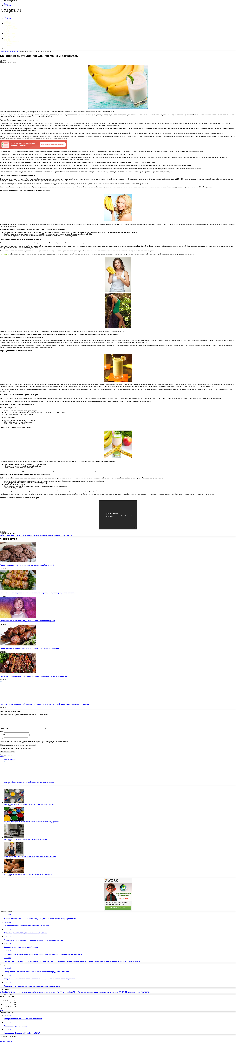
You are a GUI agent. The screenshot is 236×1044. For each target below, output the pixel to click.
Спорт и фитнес (12, 28)
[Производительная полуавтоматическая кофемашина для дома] (14, 837)
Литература (11, 45)
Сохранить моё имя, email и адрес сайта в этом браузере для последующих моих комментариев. (35, 742)
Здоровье (8, 25)
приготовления (111, 992)
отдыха (91, 992)
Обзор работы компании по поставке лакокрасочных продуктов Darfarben (29, 804)
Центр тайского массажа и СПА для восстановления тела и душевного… (29, 874)
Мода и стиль (9, 33)
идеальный (53, 992)
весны (10, 992)
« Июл (2, 1010)
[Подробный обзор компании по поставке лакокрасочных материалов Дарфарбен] (14, 820)
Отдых (6, 35)
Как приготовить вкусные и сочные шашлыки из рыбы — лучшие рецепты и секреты (37, 593)
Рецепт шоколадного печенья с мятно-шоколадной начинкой (27, 565)
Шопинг (7, 38)
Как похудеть (4, 254)
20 (8, 1004)
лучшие (66, 992)
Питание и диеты (11, 37)
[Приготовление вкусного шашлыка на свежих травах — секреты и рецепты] (18, 673)
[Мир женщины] (10, 14)
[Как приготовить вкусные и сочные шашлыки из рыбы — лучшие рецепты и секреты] (18, 589)
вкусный (27, 992)
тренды (145, 992)
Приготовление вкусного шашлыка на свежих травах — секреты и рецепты (33, 676)
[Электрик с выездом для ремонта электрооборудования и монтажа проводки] (14, 855)
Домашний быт (10, 23)
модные (74, 992)
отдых (88, 992)
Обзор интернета (13, 42)
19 (6, 1004)
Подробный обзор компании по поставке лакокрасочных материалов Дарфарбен (31, 822)
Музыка (10, 43)
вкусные (21, 992)
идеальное (47, 992)
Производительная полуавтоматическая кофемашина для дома (25, 839)
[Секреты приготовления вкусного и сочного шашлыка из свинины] (18, 645)
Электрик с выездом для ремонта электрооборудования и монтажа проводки (30, 857)
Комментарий (5, 728)
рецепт (122, 991)
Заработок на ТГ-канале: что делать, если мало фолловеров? (27, 621)
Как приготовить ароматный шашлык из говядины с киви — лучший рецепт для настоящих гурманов (44, 704)
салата (139, 992)
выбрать (35, 992)
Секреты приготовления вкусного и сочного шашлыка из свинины (29, 648)
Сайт (1, 738)
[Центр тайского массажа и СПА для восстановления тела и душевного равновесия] (14, 872)
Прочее (7, 40)
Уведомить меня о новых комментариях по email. (19, 745)
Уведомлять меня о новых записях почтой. (16, 748)
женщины (42, 992)
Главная (3, 51)
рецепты (130, 992)
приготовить (99, 992)
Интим (6, 30)
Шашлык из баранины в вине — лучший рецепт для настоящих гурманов (29, 782)
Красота (7, 32)
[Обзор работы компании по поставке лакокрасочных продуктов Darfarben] (14, 802)
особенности (82, 992)
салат (135, 992)
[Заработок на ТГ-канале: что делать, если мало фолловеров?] (18, 617)
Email (2, 735)
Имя (2, 731)
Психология (11, 27)
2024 (3, 992)
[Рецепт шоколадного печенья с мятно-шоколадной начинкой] (18, 561)
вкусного (16, 992)
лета (59, 992)
